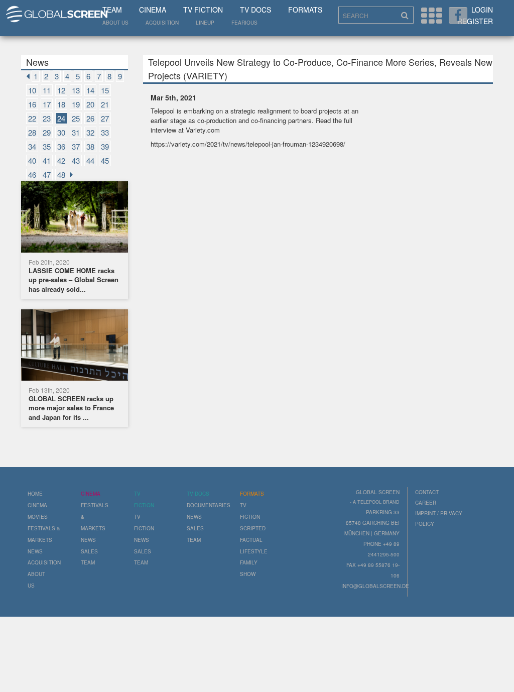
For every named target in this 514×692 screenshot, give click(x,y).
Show (247, 574)
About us (115, 22)
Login (482, 10)
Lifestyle (254, 551)
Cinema (152, 10)
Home (35, 493)
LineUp (205, 22)
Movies (38, 516)
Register (475, 21)
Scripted (253, 528)
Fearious (244, 22)
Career (425, 502)
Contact (427, 492)
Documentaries (208, 505)
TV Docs (255, 10)
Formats (305, 10)
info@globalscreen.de (375, 586)
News (35, 551)
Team (112, 10)
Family (249, 562)
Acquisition (162, 22)
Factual (251, 539)
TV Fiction (203, 10)
